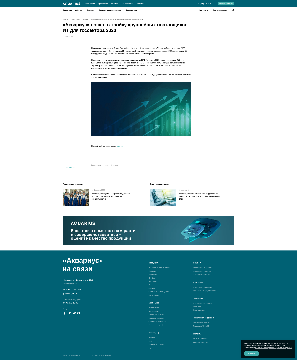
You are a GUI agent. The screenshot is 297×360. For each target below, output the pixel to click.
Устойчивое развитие (156, 315)
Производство (153, 311)
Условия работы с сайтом (101, 355)
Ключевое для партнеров (202, 287)
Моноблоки (152, 274)
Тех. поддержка (127, 4)
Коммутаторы (131, 10)
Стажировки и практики (157, 321)
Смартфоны (153, 285)
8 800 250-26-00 (70, 303)
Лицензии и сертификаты (158, 325)
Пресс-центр (103, 4)
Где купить (203, 10)
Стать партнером (220, 10)
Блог (150, 341)
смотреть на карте (70, 283)
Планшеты (152, 281)
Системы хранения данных (110, 10)
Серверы (90, 10)
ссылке (120, 146)
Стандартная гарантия (201, 323)
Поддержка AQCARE (201, 326)
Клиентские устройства (72, 10)
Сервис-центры (199, 310)
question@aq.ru (70, 293)
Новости (151, 337)
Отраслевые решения (201, 274)
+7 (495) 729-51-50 (205, 4)
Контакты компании (200, 339)
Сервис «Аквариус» (200, 342)
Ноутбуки (151, 278)
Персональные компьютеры (159, 268)
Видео (150, 348)
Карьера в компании (156, 318)
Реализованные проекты (202, 268)
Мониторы (152, 271)
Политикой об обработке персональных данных (273, 348)
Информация (153, 308)
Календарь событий (156, 344)
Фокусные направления (202, 271)
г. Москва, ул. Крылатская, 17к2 (78, 280)
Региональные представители (204, 291)
